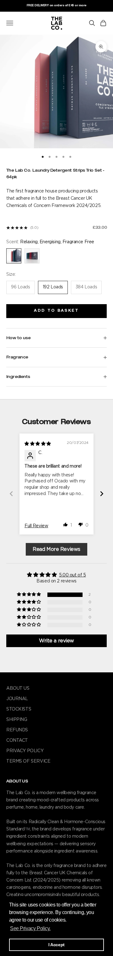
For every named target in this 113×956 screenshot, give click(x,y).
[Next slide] (102, 494)
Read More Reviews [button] (56, 549)
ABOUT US (18, 688)
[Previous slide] (11, 494)
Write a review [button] (56, 640)
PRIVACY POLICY (24, 751)
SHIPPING (16, 719)
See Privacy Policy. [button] (30, 928)
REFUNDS (17, 730)
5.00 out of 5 (72, 575)
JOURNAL (17, 699)
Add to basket (56, 311)
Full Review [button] (36, 526)
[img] (37, 444)
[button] (66, 524)
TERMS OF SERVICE (28, 761)
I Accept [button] (56, 944)
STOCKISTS (18, 709)
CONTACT (17, 740)
